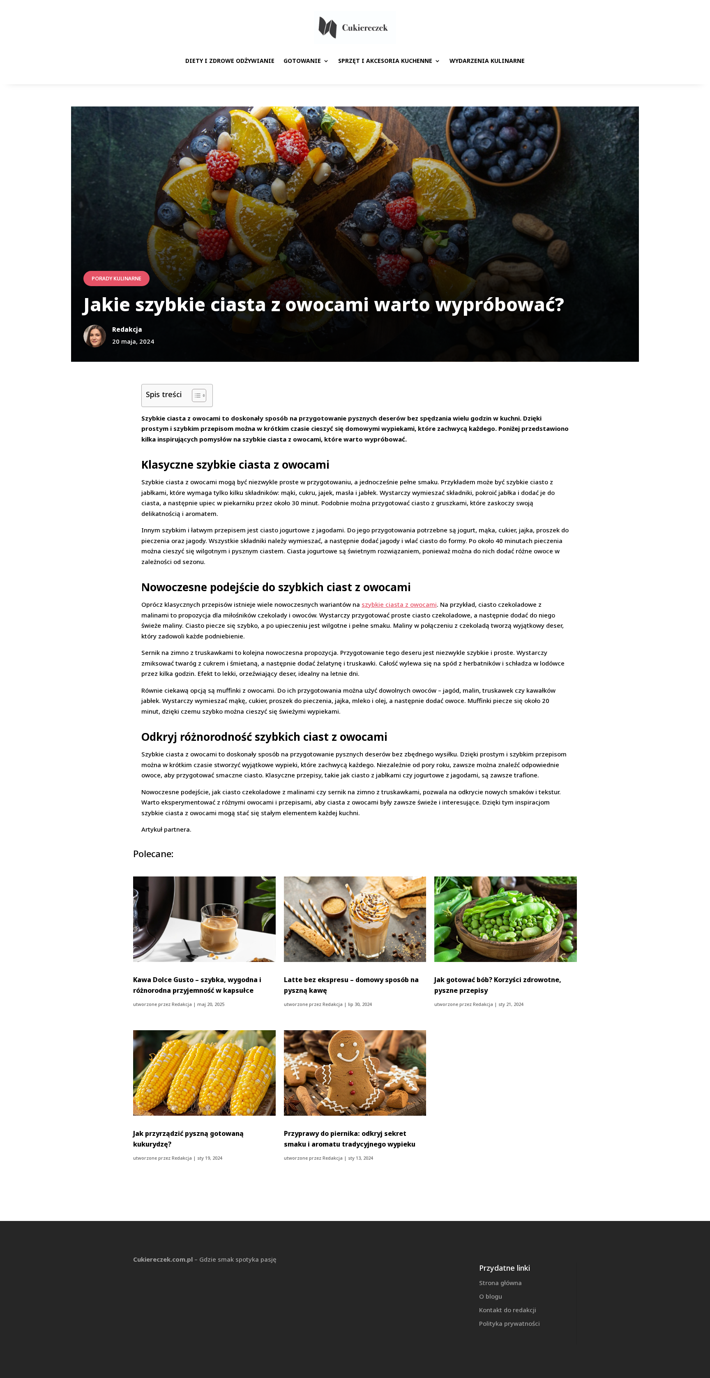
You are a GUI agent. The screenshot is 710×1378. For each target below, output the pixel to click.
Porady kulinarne (116, 278)
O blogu (490, 1296)
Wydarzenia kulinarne (487, 61)
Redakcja (182, 1004)
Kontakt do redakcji (507, 1310)
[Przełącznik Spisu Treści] (195, 395)
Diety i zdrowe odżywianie (229, 61)
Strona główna (500, 1283)
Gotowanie (302, 61)
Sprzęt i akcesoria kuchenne (385, 61)
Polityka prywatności (509, 1323)
